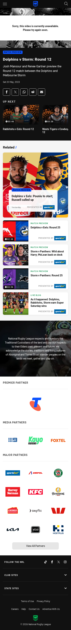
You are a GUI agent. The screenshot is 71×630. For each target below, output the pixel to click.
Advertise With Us (51, 608)
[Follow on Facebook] (52, 562)
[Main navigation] (5, 4)
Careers (15, 608)
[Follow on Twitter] (58, 562)
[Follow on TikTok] (45, 562)
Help (23, 608)
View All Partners (35, 546)
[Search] (66, 4)
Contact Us (34, 608)
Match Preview (12, 52)
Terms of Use (27, 601)
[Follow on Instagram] (65, 562)
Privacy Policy (43, 601)
